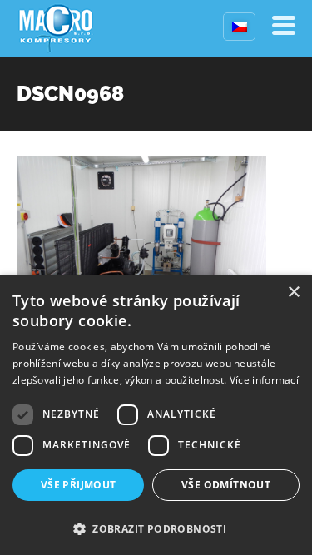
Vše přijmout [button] (78, 485)
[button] (156, 527)
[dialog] (156, 415)
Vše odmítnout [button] (225, 485)
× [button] (293, 292)
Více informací (264, 380)
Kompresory (56, 28)
